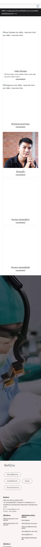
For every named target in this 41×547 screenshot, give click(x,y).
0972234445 (13, 511)
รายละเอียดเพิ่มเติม (20, 79)
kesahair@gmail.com (13, 509)
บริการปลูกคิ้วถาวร (27, 534)
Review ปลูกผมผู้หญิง (20, 267)
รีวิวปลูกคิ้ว (20, 171)
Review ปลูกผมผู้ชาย (20, 219)
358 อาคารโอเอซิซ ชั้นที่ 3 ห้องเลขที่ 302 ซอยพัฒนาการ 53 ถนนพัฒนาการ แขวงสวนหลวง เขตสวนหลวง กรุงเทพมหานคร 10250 (20, 505)
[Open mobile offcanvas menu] (37, 6)
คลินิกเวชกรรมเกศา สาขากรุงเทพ (10, 519)
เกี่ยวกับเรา (7, 515)
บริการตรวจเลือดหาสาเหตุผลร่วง (29, 527)
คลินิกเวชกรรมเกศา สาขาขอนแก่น (10, 524)
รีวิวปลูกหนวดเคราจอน (20, 124)
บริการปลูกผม (26, 520)
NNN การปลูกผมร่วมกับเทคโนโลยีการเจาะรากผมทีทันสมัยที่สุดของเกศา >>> (20, 12)
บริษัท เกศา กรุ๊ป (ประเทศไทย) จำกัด (13, 500)
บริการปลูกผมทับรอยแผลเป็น (29, 538)
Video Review (20, 71)
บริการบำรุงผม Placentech (29, 523)
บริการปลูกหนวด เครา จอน (29, 531)
